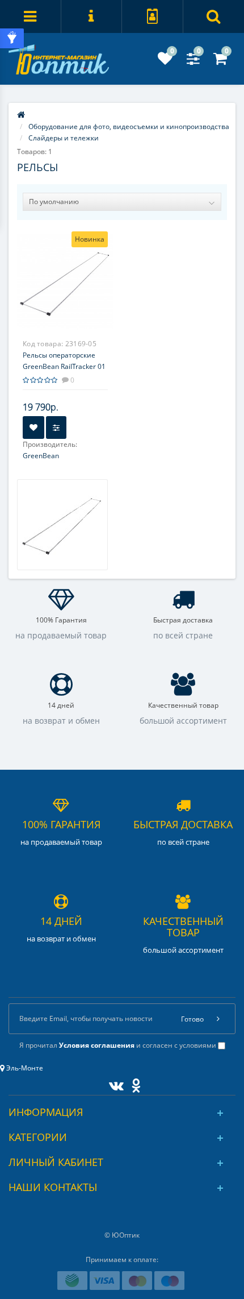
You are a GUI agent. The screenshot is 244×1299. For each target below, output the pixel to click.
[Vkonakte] (113, 1083)
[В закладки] (33, 427)
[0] (165, 61)
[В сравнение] (56, 427)
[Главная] (21, 115)
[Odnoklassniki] (133, 1083)
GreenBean (41, 455)
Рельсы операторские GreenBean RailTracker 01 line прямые (64, 366)
